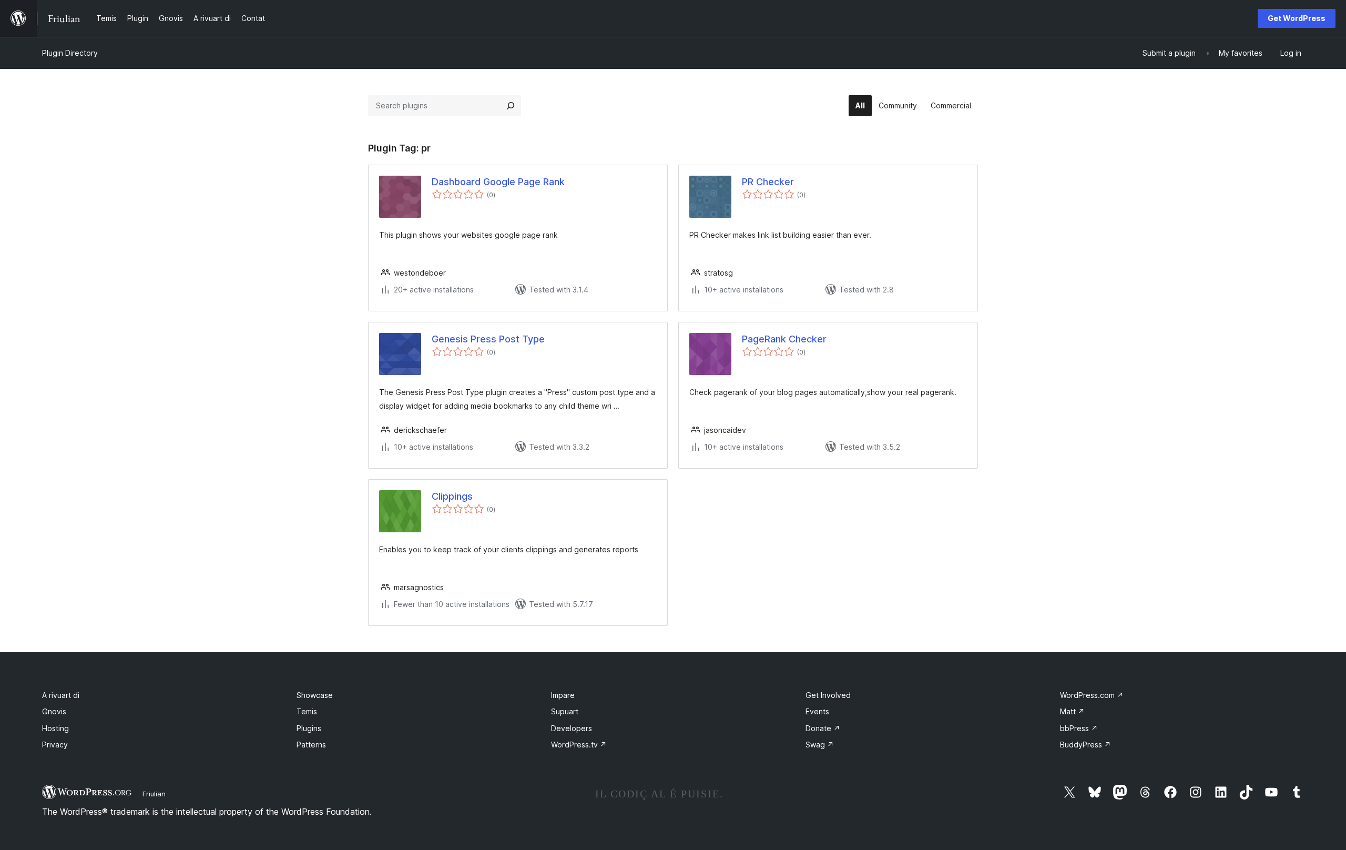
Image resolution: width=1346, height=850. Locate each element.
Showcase (315, 695)
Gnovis (54, 711)
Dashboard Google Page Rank (498, 181)
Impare (563, 695)
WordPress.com (1092, 695)
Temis (307, 711)
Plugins (309, 728)
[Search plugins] (510, 105)
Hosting (55, 728)
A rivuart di (60, 695)
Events (817, 711)
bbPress (1079, 728)
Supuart (564, 711)
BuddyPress (1085, 744)
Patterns (311, 744)
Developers (571, 728)
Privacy (55, 744)
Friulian (154, 794)
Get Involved (828, 695)
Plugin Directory (70, 52)
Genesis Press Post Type (488, 339)
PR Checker (768, 181)
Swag (819, 744)
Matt (1072, 711)
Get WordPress (1296, 18)
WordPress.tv (579, 744)
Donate (822, 728)
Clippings (452, 496)
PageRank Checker (784, 339)
